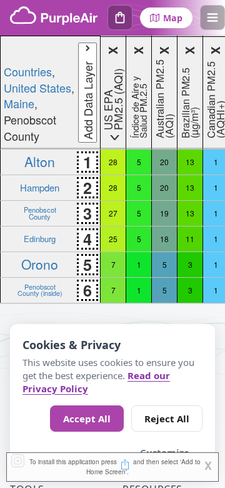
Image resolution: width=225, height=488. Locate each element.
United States (37, 87)
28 (113, 161)
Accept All (87, 418)
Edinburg (40, 239)
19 (164, 213)
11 (190, 238)
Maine (19, 103)
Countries (28, 71)
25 (113, 238)
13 (190, 161)
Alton (39, 161)
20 (164, 161)
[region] (112, 169)
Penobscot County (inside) (40, 290)
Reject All (166, 418)
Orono (39, 264)
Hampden (39, 187)
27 (113, 213)
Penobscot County (40, 213)
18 (164, 238)
